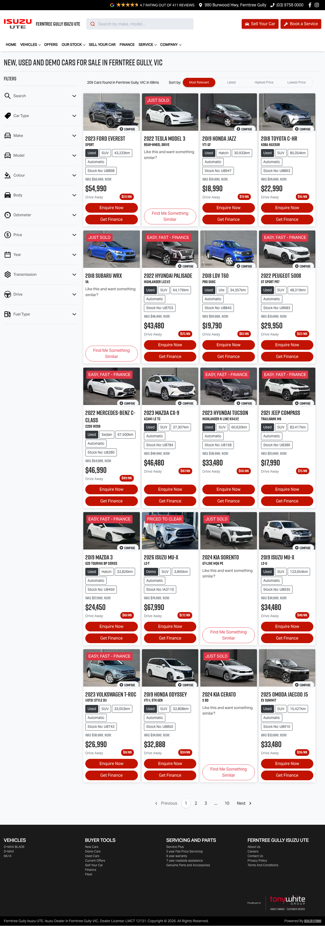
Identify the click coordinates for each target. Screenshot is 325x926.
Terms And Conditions (263, 865)
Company (169, 44)
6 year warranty (176, 856)
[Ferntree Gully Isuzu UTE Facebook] (310, 5)
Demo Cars (93, 851)
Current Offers (95, 860)
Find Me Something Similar (170, 216)
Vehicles (28, 44)
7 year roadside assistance (184, 860)
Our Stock (72, 44)
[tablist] (248, 82)
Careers (253, 851)
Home (11, 44)
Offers (51, 44)
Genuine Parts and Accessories (188, 865)
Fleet (88, 874)
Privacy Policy (257, 860)
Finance (127, 44)
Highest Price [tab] (264, 82)
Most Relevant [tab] (199, 82)
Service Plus (175, 847)
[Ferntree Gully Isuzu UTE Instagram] (317, 5)
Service (146, 44)
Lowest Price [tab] (296, 82)
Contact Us (255, 856)
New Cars (91, 847)
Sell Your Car (262, 23)
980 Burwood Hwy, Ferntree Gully (235, 5)
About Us (254, 847)
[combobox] (139, 24)
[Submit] (92, 24)
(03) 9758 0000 (290, 5)
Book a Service (303, 23)
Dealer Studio (312, 920)
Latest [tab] (231, 82)
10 (227, 803)
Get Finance (111, 219)
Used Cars (92, 856)
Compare (129, 129)
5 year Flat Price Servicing (184, 851)
